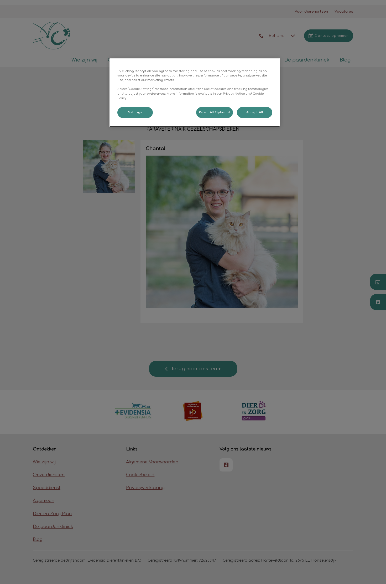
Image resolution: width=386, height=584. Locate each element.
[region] (194, 92)
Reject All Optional (214, 112)
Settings (135, 112)
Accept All (254, 112)
